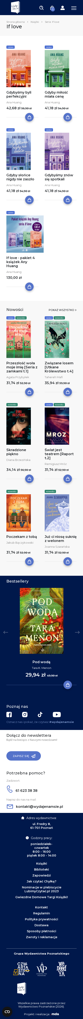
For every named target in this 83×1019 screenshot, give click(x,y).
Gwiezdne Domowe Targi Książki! (41, 897)
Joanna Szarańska (57, 546)
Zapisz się (21, 756)
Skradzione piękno (16, 452)
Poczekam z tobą (21, 537)
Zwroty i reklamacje (41, 937)
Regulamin (41, 913)
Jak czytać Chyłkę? (41, 881)
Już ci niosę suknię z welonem (61, 539)
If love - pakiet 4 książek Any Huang (20, 262)
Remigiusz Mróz (56, 464)
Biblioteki (41, 869)
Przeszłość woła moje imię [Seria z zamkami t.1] (21, 367)
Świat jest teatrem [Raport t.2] (59, 454)
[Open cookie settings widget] (7, 1012)
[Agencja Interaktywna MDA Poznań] (55, 1014)
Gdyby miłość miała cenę (56, 94)
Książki (35, 21)
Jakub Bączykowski (19, 542)
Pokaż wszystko (61, 310)
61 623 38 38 (26, 791)
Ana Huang (13, 102)
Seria (10, 47)
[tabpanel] (41, 636)
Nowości (21, 318)
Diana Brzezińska (18, 460)
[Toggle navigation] (41, 7)
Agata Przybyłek (17, 377)
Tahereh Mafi (54, 377)
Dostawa (41, 925)
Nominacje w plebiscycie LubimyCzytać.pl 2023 (41, 889)
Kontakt (41, 907)
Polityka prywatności (41, 919)
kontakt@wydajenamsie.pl (39, 807)
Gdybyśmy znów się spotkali (59, 177)
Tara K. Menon (41, 668)
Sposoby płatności (41, 931)
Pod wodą (41, 662)
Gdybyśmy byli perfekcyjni (18, 94)
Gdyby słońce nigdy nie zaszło (20, 177)
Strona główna (15, 21)
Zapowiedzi (41, 875)
